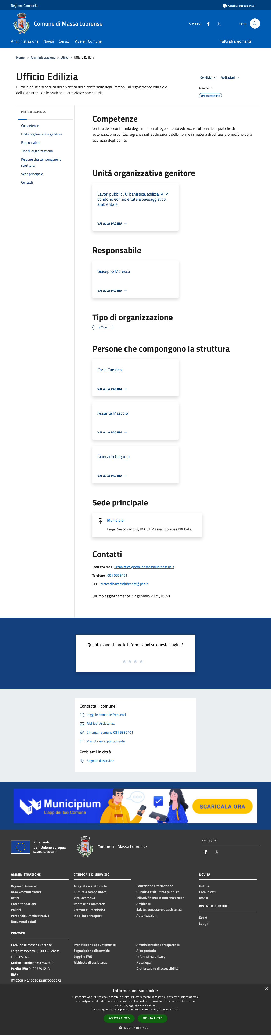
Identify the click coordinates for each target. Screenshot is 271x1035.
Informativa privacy (150, 956)
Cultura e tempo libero (90, 891)
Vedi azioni (228, 77)
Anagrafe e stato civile (90, 886)
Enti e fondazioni (23, 903)
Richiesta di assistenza (90, 962)
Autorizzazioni (146, 915)
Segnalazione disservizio (92, 950)
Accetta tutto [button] (119, 1018)
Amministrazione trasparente (158, 944)
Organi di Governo (24, 886)
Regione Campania (24, 5)
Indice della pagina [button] (33, 112)
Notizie (204, 886)
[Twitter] (217, 23)
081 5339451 (117, 575)
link (176, 1009)
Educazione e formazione (154, 885)
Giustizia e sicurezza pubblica (157, 891)
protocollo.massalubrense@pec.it (124, 583)
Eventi (203, 917)
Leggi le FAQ (83, 956)
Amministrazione (43, 57)
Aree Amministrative (26, 891)
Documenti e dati (23, 921)
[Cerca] (255, 23)
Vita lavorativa (84, 897)
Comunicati (207, 891)
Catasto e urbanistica (89, 909)
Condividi (206, 77)
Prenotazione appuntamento (95, 944)
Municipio (115, 520)
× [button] (266, 989)
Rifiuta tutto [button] (152, 1018)
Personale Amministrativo (30, 915)
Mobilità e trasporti (88, 915)
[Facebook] (206, 23)
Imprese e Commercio (90, 903)
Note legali (144, 962)
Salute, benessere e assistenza (159, 909)
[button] (135, 1028)
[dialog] (135, 1009)
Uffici (65, 57)
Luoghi (204, 923)
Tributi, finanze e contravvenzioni (160, 897)
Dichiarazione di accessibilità (157, 968)
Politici (16, 909)
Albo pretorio (146, 950)
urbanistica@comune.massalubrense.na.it (144, 566)
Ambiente (143, 903)
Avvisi (203, 897)
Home (20, 57)
